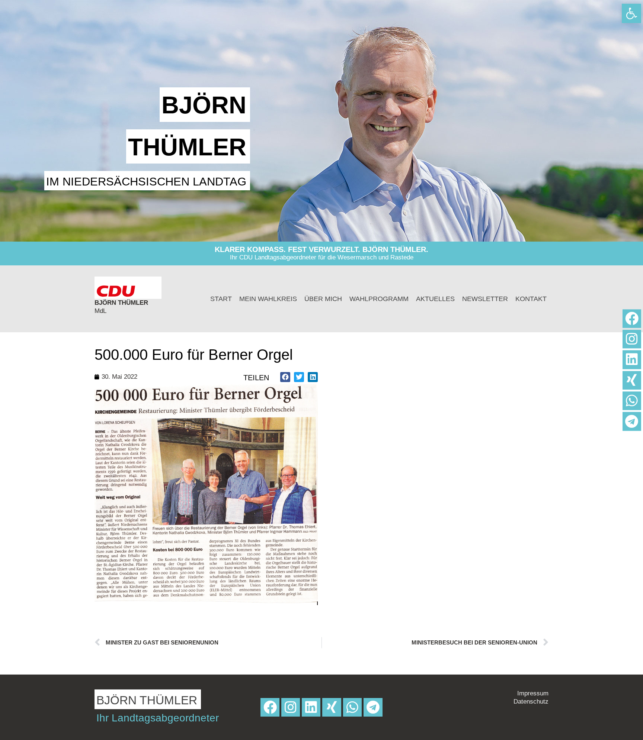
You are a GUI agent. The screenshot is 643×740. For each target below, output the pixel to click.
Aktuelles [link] (435, 299)
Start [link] (221, 299)
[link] (631, 13)
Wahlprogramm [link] (379, 299)
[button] (285, 377)
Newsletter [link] (485, 299)
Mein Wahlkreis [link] (268, 299)
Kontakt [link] (531, 299)
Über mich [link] (323, 299)
